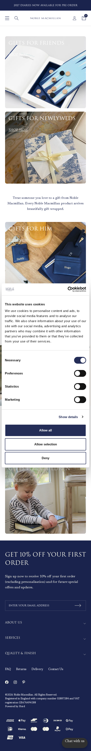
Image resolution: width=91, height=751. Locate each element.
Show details (68, 417)
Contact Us (55, 669)
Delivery (37, 669)
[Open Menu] (7, 18)
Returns (21, 669)
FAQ (8, 669)
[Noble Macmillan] (45, 18)
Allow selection (45, 444)
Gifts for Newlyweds (42, 118)
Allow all (45, 430)
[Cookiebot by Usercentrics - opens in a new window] (67, 289)
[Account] (74, 18)
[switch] (80, 373)
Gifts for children (39, 468)
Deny (45, 458)
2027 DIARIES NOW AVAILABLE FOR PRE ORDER (45, 5)
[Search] (16, 18)
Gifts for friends (36, 43)
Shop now (18, 54)
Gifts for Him (30, 229)
